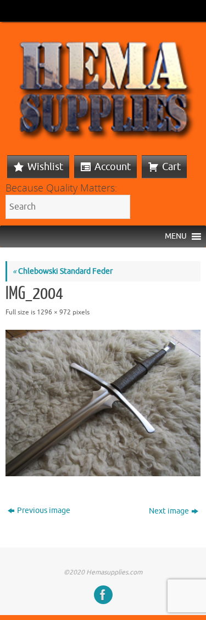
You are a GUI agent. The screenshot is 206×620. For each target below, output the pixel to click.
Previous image (43, 510)
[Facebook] (103, 594)
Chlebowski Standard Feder (63, 271)
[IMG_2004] (103, 403)
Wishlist (45, 167)
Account (112, 167)
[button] (176, 236)
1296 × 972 (54, 312)
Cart (171, 167)
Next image (169, 511)
